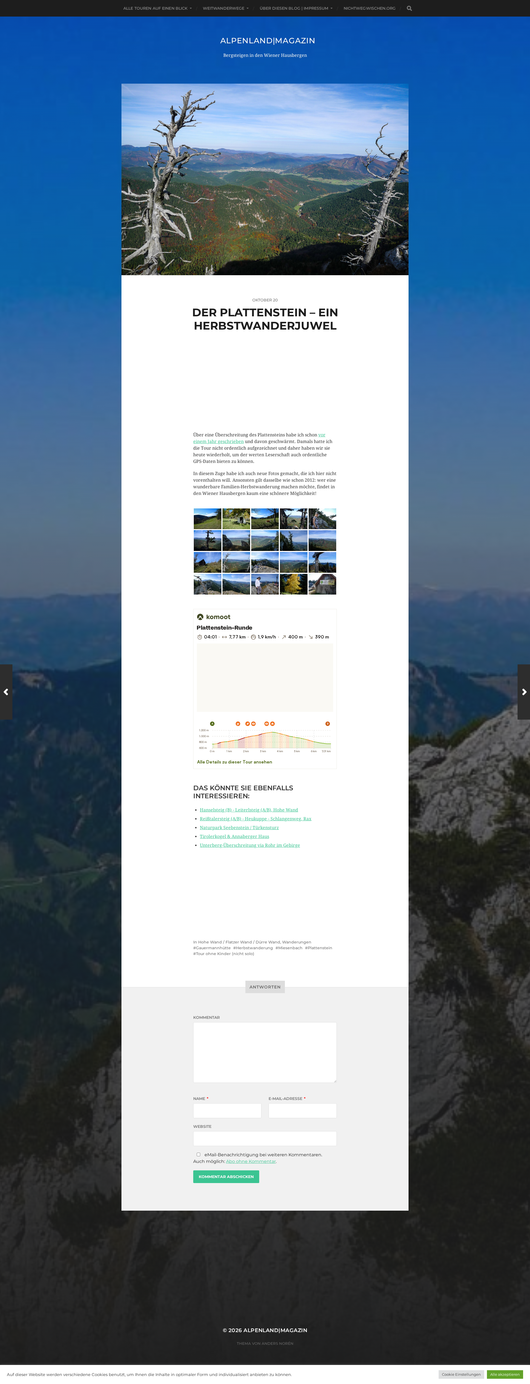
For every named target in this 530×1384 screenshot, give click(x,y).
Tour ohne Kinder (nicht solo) (225, 953)
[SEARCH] (409, 8)
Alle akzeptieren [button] (505, 1374)
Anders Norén (277, 1343)
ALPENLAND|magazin (268, 40)
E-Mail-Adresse (287, 1098)
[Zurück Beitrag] (6, 692)
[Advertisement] (265, 393)
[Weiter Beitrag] (524, 692)
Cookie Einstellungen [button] (461, 1374)
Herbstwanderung (254, 947)
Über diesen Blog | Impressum (294, 8)
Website (202, 1126)
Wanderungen (296, 942)
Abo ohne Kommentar (251, 1161)
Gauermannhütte (213, 947)
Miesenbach (290, 947)
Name (200, 1098)
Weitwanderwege (224, 8)
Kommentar (206, 1017)
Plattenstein (320, 947)
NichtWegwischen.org (370, 8)
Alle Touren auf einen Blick (155, 8)
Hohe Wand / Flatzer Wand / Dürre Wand (239, 942)
